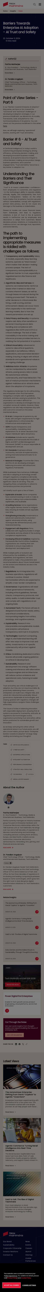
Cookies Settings (29, 1285)
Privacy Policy (12, 1278)
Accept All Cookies (11, 1285)
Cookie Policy (26, 1278)
